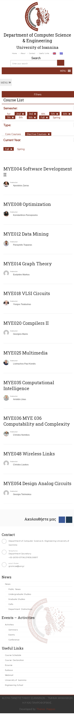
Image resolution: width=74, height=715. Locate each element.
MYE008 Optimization (27, 204)
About (23, 53)
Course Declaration (14, 659)
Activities (9, 624)
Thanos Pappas (45, 709)
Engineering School (14, 684)
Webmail (9, 674)
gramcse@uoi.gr (16, 565)
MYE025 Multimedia (25, 353)
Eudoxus (9, 669)
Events (11, 634)
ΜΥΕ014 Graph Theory (27, 264)
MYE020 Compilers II (26, 323)
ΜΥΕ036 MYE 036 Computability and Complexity (36, 421)
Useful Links (44, 53)
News (7, 583)
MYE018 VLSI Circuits (26, 293)
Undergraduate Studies (19, 593)
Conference (13, 639)
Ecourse (8, 664)
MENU (5, 82)
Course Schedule (13, 654)
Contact (32, 53)
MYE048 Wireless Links (29, 454)
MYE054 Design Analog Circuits (37, 483)
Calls (10, 603)
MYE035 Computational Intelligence (28, 385)
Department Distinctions (20, 608)
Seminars (13, 629)
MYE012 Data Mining (26, 234)
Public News (14, 588)
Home (14, 53)
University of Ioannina (15, 679)
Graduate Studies (16, 598)
